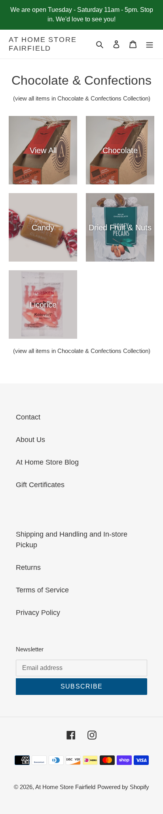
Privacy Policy (38, 613)
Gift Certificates (40, 485)
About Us (30, 440)
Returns (28, 567)
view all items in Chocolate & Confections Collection (81, 98)
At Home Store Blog (47, 462)
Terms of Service (42, 590)
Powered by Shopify (123, 787)
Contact (28, 417)
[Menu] (149, 44)
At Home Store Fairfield (42, 44)
